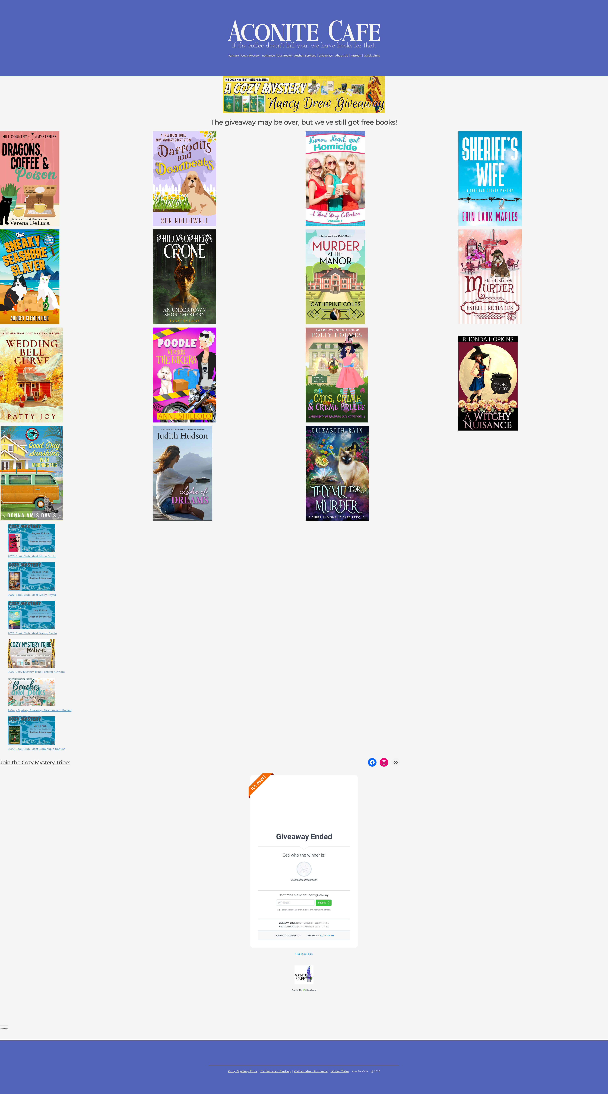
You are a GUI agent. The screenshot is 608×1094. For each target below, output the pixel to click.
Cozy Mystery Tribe (242, 1071)
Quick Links (372, 55)
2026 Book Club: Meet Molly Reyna (32, 594)
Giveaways (326, 55)
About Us (341, 55)
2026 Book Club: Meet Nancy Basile (32, 633)
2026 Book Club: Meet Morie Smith (32, 556)
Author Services (305, 55)
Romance (268, 55)
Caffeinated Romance (311, 1071)
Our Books (284, 55)
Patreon (356, 55)
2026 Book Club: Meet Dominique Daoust (36, 748)
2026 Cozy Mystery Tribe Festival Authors (36, 671)
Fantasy (233, 55)
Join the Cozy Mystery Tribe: (35, 762)
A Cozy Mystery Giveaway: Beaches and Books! (39, 710)
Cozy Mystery (250, 55)
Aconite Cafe (360, 1071)
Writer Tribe (340, 1071)
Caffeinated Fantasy (275, 1071)
